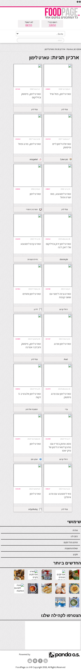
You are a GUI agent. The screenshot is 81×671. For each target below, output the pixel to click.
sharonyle (64, 259)
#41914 (17, 139)
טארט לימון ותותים (32, 294)
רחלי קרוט (63, 309)
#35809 (48, 89)
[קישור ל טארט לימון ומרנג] (58, 335)
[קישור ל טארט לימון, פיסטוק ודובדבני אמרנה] (28, 335)
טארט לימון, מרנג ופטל (29, 144)
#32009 (17, 239)
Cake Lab (64, 159)
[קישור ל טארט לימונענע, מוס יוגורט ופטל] (58, 185)
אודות (75, 530)
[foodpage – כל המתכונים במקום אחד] (62, 18)
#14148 (17, 489)
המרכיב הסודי (32, 209)
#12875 (17, 439)
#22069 (48, 439)
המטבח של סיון (32, 409)
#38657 (48, 189)
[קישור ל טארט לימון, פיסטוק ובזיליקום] (28, 85)
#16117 (48, 489)
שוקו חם (34, 459)
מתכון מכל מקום (71, 542)
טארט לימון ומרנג (62, 343)
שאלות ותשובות (71, 548)
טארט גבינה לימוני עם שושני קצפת (60, 295)
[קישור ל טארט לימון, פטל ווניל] (58, 85)
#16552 (17, 389)
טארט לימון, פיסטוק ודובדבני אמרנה (31, 345)
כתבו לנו (74, 536)
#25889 (17, 339)
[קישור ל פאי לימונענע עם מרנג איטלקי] (58, 485)
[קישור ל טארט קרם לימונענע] (28, 235)
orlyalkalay (33, 509)
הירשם (28, 25)
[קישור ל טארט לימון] (28, 185)
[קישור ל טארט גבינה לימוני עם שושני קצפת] (58, 285)
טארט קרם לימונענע (31, 244)
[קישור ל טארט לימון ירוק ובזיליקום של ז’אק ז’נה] (58, 235)
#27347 (48, 339)
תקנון (75, 554)
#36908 (17, 189)
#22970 (48, 389)
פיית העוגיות (33, 259)
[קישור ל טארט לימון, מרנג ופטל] (28, 135)
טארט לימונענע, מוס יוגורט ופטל (60, 195)
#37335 (17, 89)
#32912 (48, 239)
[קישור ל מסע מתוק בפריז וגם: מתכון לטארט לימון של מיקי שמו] (58, 435)
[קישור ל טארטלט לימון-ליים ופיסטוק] (58, 135)
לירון (36, 309)
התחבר (52, 25)
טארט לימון (35, 194)
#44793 (48, 139)
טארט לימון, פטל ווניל (60, 94)
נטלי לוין (64, 109)
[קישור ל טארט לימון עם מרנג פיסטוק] (58, 385)
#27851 (17, 289)
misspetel (34, 159)
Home (70, 49)
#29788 (48, 289)
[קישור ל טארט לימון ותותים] (28, 285)
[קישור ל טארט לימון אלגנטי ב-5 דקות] (28, 385)
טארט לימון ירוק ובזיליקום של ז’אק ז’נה (58, 245)
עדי (66, 409)
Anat (66, 359)
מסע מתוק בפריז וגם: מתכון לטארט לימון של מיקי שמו (60, 447)
